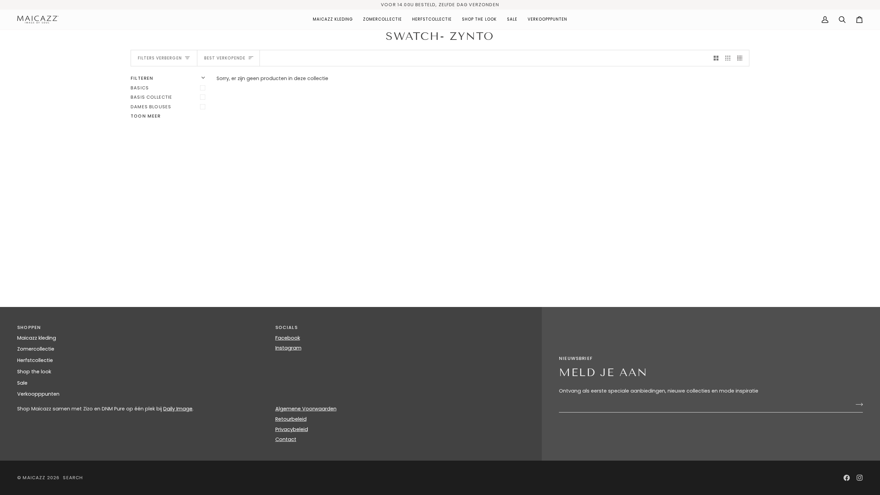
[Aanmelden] (857, 404)
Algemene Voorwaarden (306, 408)
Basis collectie (152, 97)
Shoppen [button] (29, 327)
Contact (285, 439)
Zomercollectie (35, 348)
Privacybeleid (291, 429)
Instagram (288, 347)
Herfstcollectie (35, 360)
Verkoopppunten (38, 393)
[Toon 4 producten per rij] (741, 58)
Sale (22, 383)
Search (73, 477)
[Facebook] (847, 478)
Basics (140, 88)
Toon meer (146, 116)
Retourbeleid (291, 419)
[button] (333, 20)
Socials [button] (286, 327)
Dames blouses (151, 106)
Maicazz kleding (36, 337)
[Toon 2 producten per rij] (716, 58)
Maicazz (34, 477)
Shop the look (34, 371)
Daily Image (177, 408)
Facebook (287, 337)
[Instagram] (860, 478)
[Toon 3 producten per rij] (728, 58)
